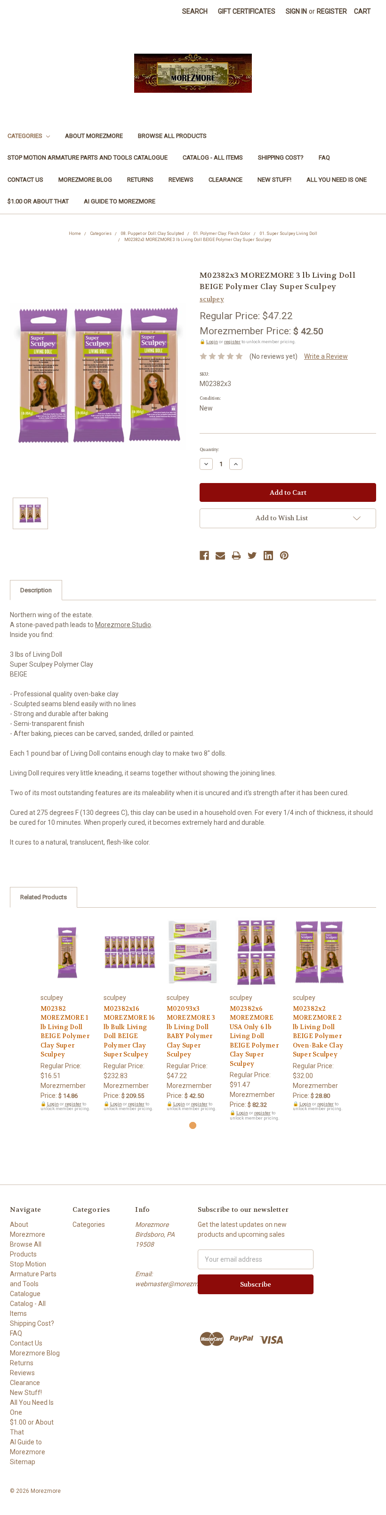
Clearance (225, 179)
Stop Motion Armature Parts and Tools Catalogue (88, 157)
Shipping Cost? (281, 157)
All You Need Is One (336, 179)
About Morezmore (94, 135)
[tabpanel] (66, 1015)
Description (36, 590)
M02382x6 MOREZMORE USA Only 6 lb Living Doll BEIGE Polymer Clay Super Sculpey (254, 1036)
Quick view (67, 944)
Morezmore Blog (85, 179)
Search (195, 11)
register (232, 341)
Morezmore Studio (123, 625)
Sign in (296, 11)
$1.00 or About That (38, 201)
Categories (26, 135)
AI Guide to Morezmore (119, 201)
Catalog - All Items (213, 157)
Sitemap (22, 1462)
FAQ (324, 157)
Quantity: (209, 449)
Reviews (181, 179)
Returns (140, 179)
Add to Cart (67, 961)
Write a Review (326, 356)
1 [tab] (192, 1125)
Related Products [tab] (43, 897)
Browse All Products (172, 135)
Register (332, 11)
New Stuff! (274, 179)
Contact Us (25, 179)
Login (212, 341)
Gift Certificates (246, 11)
